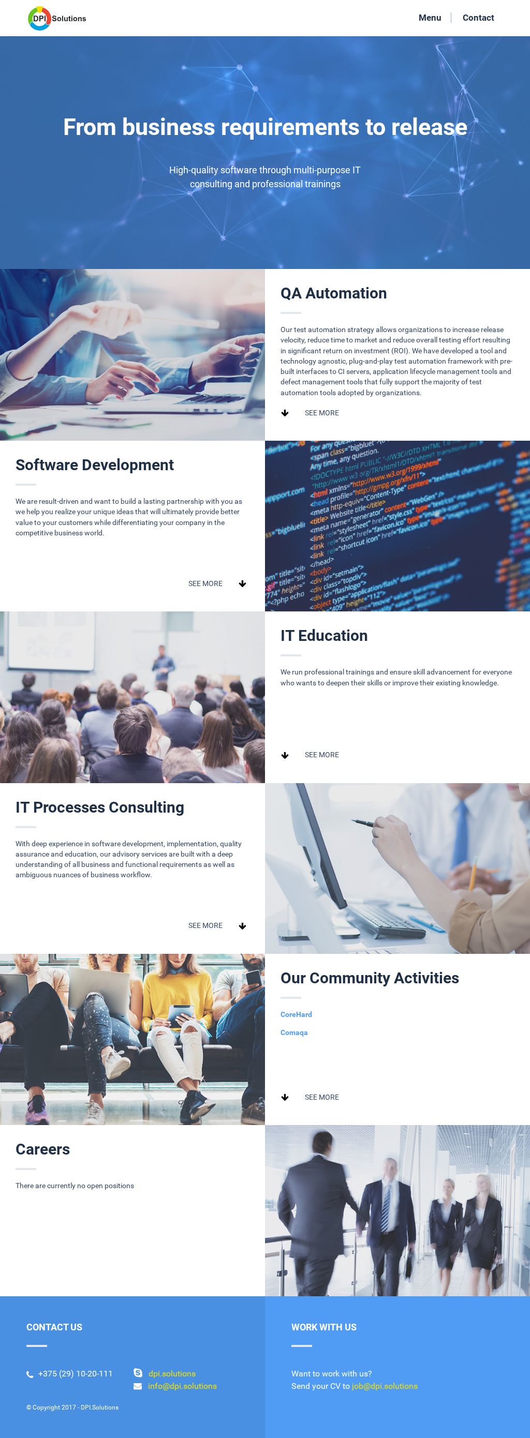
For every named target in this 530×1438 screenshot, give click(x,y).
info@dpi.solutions (182, 1386)
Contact (478, 17)
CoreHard (296, 1014)
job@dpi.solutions (385, 1386)
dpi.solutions (172, 1374)
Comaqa (294, 1032)
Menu (430, 17)
